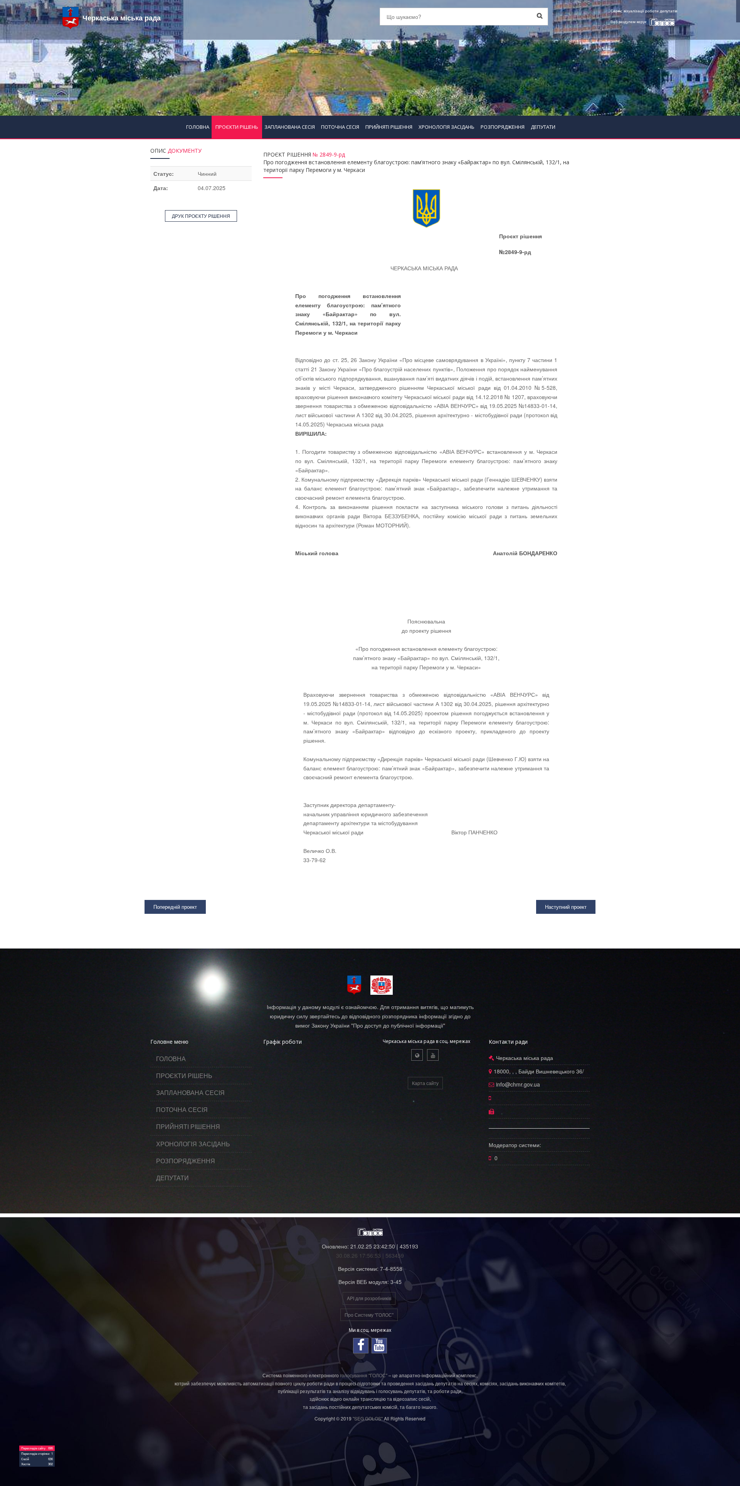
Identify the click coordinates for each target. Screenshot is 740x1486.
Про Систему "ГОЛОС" (369, 1314)
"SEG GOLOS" (368, 1418)
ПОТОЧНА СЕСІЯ (340, 126)
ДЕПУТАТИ (543, 126)
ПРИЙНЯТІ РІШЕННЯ (388, 126)
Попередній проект (175, 906)
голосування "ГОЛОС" (363, 1375)
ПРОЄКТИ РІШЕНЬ (236, 126)
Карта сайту (425, 1083)
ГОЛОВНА (197, 126)
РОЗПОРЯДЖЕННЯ (503, 126)
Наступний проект (566, 906)
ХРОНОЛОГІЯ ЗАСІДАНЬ (446, 126)
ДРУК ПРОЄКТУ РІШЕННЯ (201, 215)
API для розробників (369, 1298)
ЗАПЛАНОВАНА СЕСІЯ (289, 126)
